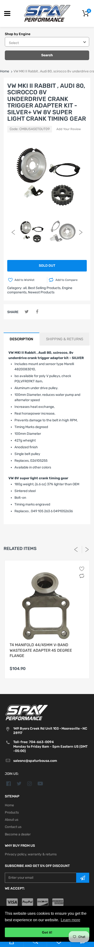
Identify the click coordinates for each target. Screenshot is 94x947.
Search (47, 55)
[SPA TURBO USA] (47, 13)
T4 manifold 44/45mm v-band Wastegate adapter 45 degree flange (41, 650)
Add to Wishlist (24, 280)
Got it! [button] (47, 932)
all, (25, 288)
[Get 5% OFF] (82, 878)
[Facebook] (37, 312)
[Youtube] (40, 783)
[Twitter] (27, 312)
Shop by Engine (17, 34)
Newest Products (41, 292)
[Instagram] (30, 783)
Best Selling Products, (44, 288)
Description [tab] (21, 339)
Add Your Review (68, 129)
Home (4, 71)
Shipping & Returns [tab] (64, 339)
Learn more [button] (70, 920)
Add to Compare (66, 280)
